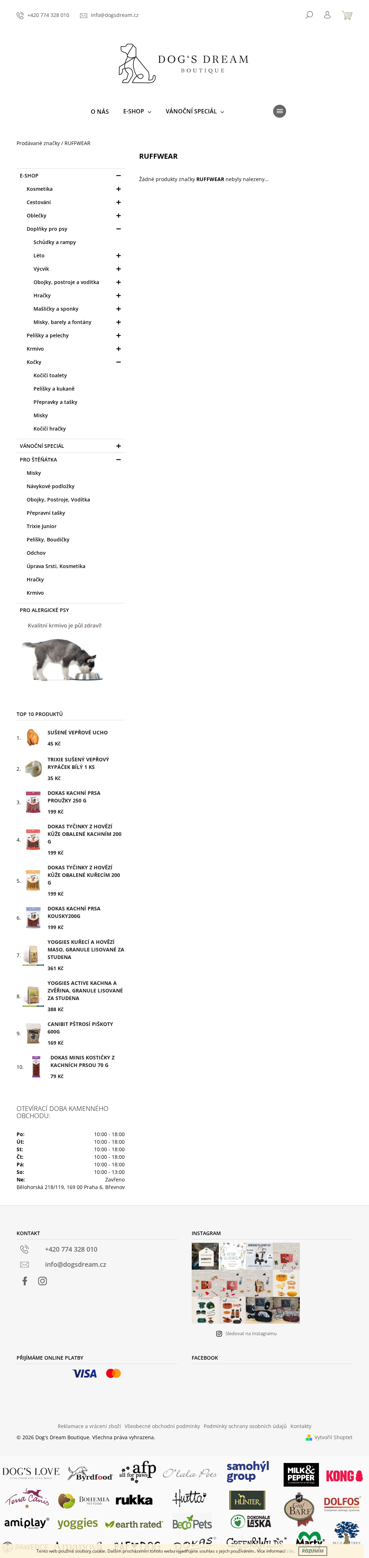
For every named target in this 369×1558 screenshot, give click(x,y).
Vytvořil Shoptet (333, 1437)
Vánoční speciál (42, 445)
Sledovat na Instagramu (251, 1333)
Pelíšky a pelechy (48, 335)
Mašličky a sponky (56, 308)
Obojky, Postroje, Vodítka (58, 499)
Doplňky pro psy (47, 228)
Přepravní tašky (46, 512)
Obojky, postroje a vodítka (66, 282)
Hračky (42, 295)
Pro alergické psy (44, 610)
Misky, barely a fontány (63, 322)
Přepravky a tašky (55, 401)
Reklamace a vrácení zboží (89, 1426)
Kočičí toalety (50, 375)
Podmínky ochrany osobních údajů (245, 1426)
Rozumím (313, 1551)
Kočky (34, 362)
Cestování (39, 202)
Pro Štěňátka (38, 459)
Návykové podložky (51, 486)
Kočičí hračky (50, 428)
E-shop (29, 175)
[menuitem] (100, 111)
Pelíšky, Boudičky (48, 539)
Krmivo (35, 348)
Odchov (36, 552)
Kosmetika (40, 188)
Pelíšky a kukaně (54, 388)
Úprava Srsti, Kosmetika (56, 566)
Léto (39, 255)
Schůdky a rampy (55, 242)
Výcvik (41, 268)
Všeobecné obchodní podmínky (162, 1426)
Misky (41, 415)
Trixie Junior (42, 526)
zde (290, 1551)
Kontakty (300, 1426)
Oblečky (36, 215)
